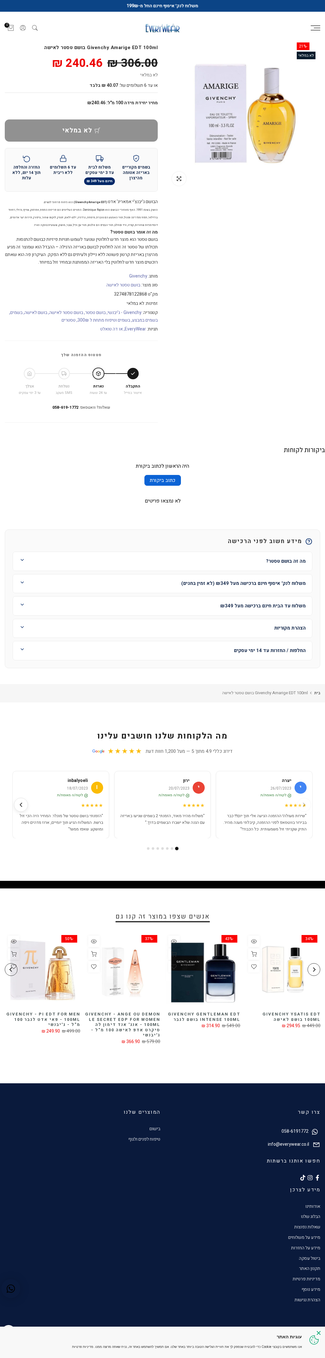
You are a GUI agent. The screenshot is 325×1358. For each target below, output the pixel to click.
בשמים (16, 312)
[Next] (11, 969)
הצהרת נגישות (307, 1300)
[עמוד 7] (148, 848)
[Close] (318, 1333)
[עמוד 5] (157, 848)
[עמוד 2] (172, 848)
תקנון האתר (309, 1268)
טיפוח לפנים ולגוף (144, 1139)
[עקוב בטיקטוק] (303, 1178)
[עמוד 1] (177, 848)
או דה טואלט (111, 329)
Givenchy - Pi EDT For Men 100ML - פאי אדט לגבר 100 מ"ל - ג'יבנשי (89, 1019)
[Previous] (314, 969)
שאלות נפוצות (307, 1227)
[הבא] (21, 805)
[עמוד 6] (153, 848)
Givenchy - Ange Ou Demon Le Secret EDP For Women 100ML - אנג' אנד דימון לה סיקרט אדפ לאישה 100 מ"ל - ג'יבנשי (168, 1024)
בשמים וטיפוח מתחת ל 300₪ (103, 320)
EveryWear (135, 329)
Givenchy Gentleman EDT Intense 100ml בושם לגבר (250, 1017)
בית (317, 693)
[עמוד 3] (167, 848)
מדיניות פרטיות (306, 1279)
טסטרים (69, 320)
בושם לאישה (35, 312)
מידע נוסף (311, 1289)
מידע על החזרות (305, 1248)
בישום (154, 1128)
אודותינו (312, 1206)
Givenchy (138, 276)
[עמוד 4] (162, 848)
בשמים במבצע (145, 320)
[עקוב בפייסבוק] (317, 1178)
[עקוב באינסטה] (310, 1178)
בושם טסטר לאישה (123, 285)
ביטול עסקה (309, 1258)
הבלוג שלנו (310, 1216)
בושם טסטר (95, 312)
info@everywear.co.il (288, 1144)
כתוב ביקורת (163, 480)
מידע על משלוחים (304, 1237)
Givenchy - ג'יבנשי (125, 312)
